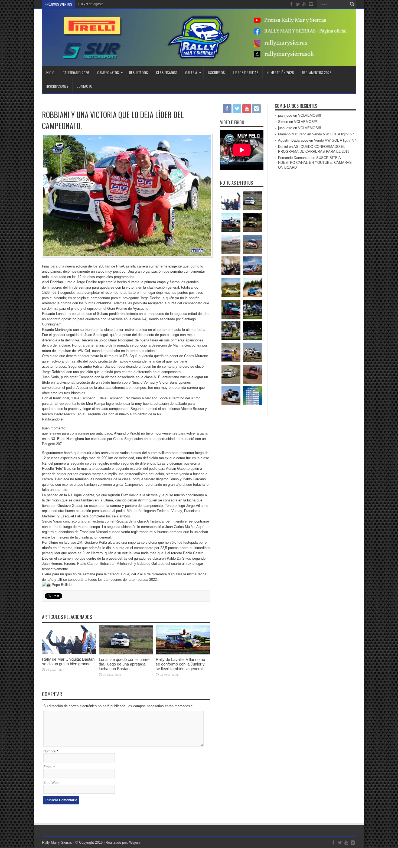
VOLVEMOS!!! (309, 115)
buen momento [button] (53, 428)
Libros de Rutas (245, 72)
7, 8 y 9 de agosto (90, 4)
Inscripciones (57, 86)
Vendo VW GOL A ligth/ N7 (333, 134)
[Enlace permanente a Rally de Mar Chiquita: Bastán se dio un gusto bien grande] (69, 653)
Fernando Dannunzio (294, 158)
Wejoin (134, 842)
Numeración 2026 (280, 72)
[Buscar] (352, 4)
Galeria (191, 72)
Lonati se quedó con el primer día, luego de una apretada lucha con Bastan (125, 664)
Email (47, 767)
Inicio (50, 72)
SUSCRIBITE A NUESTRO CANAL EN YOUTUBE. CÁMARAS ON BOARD (315, 162)
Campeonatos (108, 72)
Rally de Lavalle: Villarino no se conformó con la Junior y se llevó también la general (180, 664)
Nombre (49, 751)
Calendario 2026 (76, 72)
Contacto (84, 86)
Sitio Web (50, 783)
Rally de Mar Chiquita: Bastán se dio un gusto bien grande (68, 661)
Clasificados (166, 72)
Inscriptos (216, 72)
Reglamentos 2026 (316, 72)
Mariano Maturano (292, 134)
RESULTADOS (138, 72)
